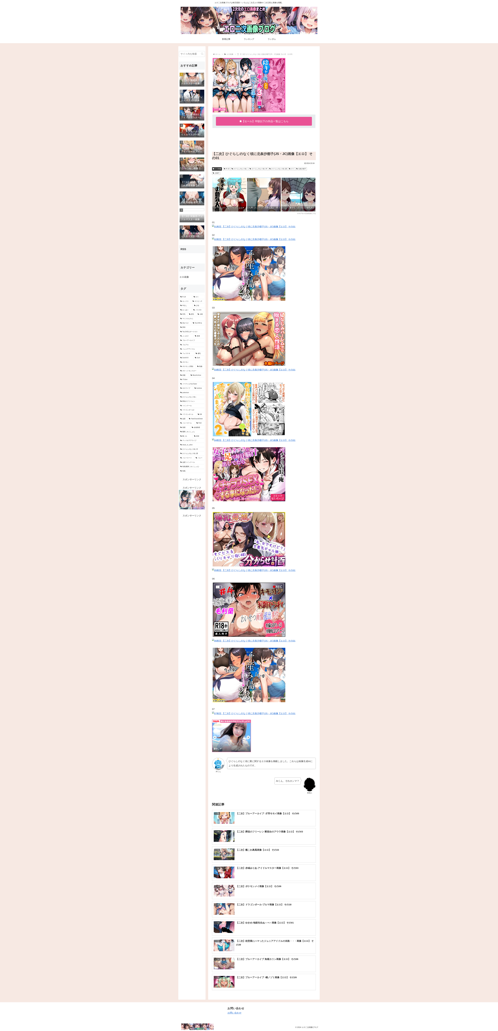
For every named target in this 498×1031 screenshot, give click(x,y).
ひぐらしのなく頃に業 (279, 169)
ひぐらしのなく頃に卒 (259, 169)
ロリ (292, 169)
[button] (202, 53)
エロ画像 (218, 169)
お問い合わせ (234, 1013)
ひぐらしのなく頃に (240, 169)
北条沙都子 (302, 169)
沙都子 (217, 173)
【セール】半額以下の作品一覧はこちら (265, 121)
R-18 (227, 169)
